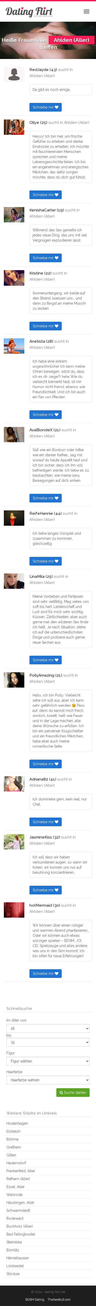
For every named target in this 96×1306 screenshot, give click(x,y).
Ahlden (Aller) (42, 76)
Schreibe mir (44, 107)
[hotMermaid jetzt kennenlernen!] (14, 910)
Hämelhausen (17, 1258)
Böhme (12, 1139)
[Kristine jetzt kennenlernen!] (14, 277)
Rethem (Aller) (18, 1179)
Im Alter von (16, 1020)
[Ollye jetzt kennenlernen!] (14, 127)
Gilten (11, 1155)
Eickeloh (13, 1131)
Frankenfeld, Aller (20, 1171)
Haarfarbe (14, 1072)
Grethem (13, 1147)
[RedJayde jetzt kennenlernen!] (14, 74)
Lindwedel (15, 1266)
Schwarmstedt (18, 1210)
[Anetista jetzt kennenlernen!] (14, 346)
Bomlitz (12, 1250)
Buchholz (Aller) (19, 1226)
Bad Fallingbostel (20, 1234)
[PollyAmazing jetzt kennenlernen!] (14, 680)
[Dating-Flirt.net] (29, 11)
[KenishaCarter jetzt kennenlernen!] (14, 214)
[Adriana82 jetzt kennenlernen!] (14, 784)
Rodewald (14, 1218)
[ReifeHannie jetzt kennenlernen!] (14, 518)
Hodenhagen (17, 1123)
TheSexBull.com (59, 1299)
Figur (10, 1053)
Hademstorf (16, 1163)
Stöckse (12, 1274)
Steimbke (14, 1242)
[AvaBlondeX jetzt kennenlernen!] (14, 434)
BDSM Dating (34, 1299)
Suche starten (74, 1093)
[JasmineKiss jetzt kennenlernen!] (14, 841)
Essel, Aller (15, 1187)
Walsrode (14, 1195)
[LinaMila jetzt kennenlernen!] (14, 581)
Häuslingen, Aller (20, 1203)
